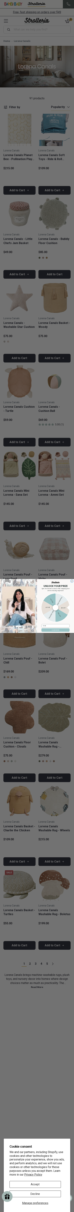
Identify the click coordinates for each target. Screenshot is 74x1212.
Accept (35, 1184)
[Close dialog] (71, 581)
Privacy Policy (33, 1174)
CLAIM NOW (55, 630)
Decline (35, 1194)
